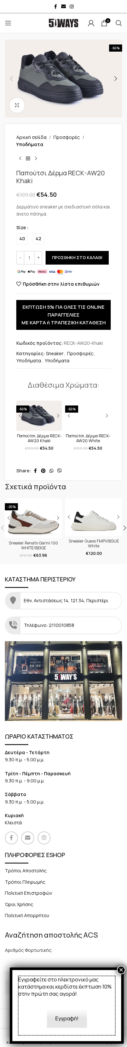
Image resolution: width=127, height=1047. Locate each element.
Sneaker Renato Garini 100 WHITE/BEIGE (33, 545)
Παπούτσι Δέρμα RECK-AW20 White (88, 438)
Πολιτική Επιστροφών (28, 893)
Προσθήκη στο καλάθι (77, 257)
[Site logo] (63, 22)
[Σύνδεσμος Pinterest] (43, 471)
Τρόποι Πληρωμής (25, 882)
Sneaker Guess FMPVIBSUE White (94, 543)
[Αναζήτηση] (118, 23)
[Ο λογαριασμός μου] (91, 23)
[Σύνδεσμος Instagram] (72, 6)
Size (21, 227)
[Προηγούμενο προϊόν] (20, 159)
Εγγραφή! (66, 1018)
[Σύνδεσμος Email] (63, 6)
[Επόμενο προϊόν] (36, 159)
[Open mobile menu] (8, 23)
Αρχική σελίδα (31, 137)
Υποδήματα (29, 144)
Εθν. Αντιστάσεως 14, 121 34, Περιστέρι (66, 600)
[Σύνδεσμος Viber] (59, 471)
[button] (11, 78)
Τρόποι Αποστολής (26, 870)
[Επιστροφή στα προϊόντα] (28, 159)
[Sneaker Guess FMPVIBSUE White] (93, 517)
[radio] (22, 238)
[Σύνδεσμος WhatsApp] (51, 471)
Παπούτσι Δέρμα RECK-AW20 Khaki (39, 438)
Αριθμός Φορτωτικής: (29, 950)
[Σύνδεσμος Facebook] (55, 6)
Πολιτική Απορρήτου (27, 915)
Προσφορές (66, 137)
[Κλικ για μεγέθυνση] (17, 105)
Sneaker (55, 353)
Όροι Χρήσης (19, 904)
